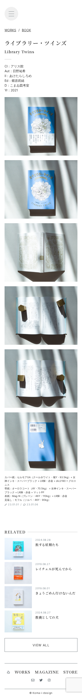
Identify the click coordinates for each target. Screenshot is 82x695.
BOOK (26, 30)
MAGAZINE (47, 672)
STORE (70, 672)
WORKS (10, 30)
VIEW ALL (41, 645)
